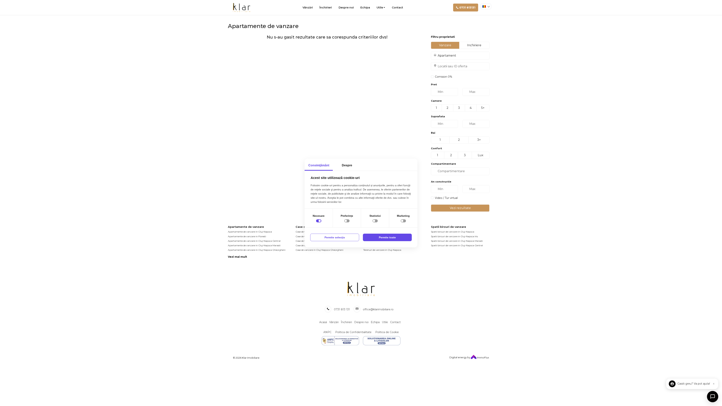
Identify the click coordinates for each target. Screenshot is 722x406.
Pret (434, 84)
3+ (479, 140)
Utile (380, 7)
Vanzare (445, 45)
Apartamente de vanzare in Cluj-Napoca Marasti (254, 245)
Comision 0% (443, 76)
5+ (483, 108)
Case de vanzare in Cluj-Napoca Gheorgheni (319, 249)
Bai (433, 132)
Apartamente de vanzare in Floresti (247, 236)
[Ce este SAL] (340, 340)
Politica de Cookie (387, 332)
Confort (436, 148)
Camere (436, 100)
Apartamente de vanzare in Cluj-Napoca (250, 231)
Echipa (365, 7)
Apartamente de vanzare (246, 227)
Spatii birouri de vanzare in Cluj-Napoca (452, 231)
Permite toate (387, 237)
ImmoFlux (482, 357)
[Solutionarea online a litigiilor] (381, 340)
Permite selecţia (335, 237)
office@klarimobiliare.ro (378, 309)
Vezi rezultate (460, 208)
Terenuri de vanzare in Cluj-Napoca (382, 249)
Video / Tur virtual (446, 198)
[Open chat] (712, 396)
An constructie (441, 181)
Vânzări (308, 7)
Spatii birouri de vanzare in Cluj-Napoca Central (457, 245)
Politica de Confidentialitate (353, 332)
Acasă (323, 322)
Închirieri (325, 7)
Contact (397, 7)
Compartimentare (443, 163)
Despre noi (346, 7)
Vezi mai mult (237, 256)
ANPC (327, 332)
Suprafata (438, 116)
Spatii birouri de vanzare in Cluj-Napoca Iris (454, 236)
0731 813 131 (342, 309)
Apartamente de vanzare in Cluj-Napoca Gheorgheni (256, 249)
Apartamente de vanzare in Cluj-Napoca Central (254, 240)
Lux (480, 155)
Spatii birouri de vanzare (448, 227)
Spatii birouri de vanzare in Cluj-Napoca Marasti (457, 240)
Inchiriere (474, 45)
